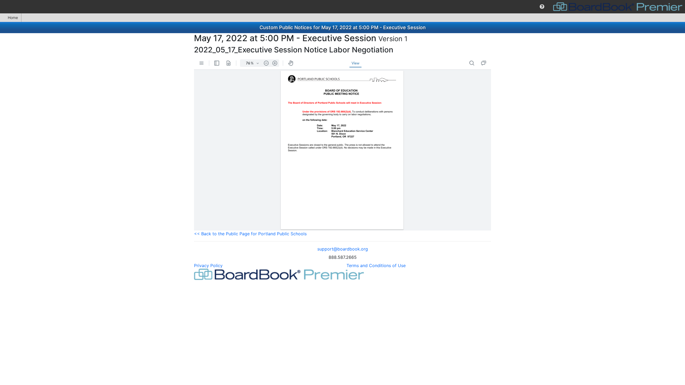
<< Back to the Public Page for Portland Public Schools (250, 233)
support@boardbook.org (342, 249)
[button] (542, 6)
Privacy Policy (208, 265)
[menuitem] (542, 6)
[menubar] (342, 6)
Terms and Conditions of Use (376, 265)
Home (13, 17)
